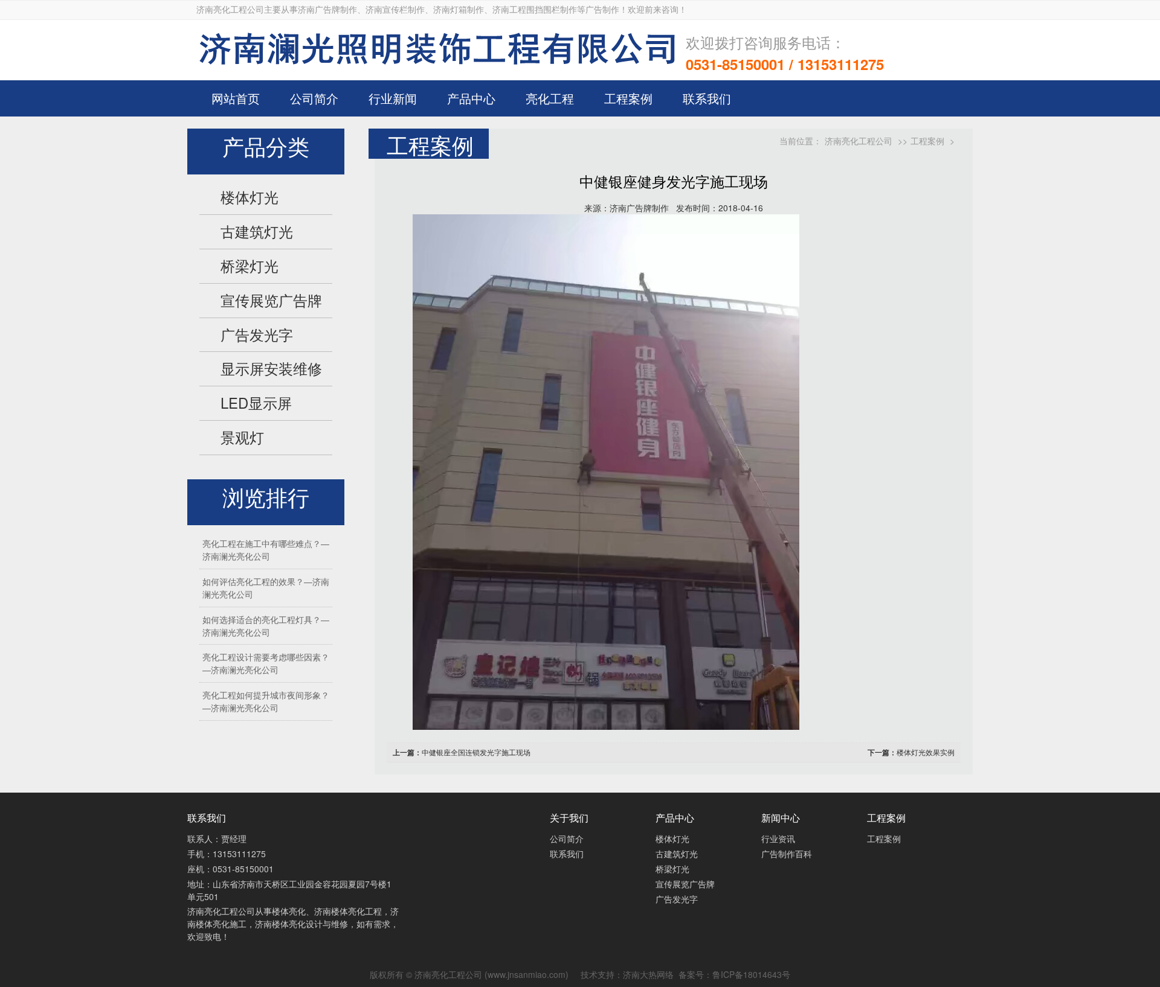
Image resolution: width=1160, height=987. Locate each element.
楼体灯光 (250, 197)
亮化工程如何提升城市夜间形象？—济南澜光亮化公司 (265, 701)
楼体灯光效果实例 (926, 752)
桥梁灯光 (250, 265)
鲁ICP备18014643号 (751, 974)
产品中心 (471, 98)
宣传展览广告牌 (271, 300)
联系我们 (707, 98)
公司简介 (314, 98)
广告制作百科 (786, 854)
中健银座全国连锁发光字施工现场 (476, 752)
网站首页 (235, 98)
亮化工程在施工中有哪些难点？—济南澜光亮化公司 (265, 549)
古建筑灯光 (257, 231)
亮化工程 (550, 98)
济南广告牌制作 (639, 208)
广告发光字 (257, 334)
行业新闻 (393, 98)
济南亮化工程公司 (858, 141)
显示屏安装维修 (271, 368)
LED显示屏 (256, 402)
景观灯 (242, 437)
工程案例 (628, 98)
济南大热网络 (648, 974)
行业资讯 (778, 838)
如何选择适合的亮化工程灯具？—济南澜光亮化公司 (265, 625)
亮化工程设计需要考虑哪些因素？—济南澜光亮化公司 (265, 663)
